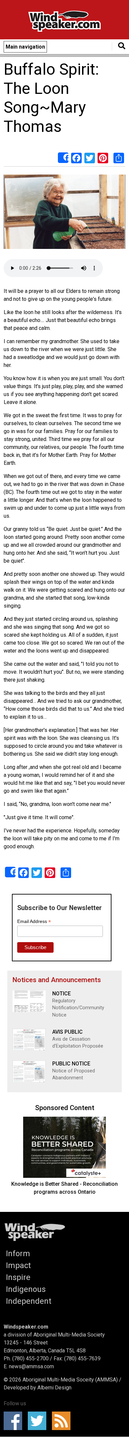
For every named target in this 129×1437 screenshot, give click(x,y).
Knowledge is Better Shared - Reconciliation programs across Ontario (64, 1188)
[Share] (63, 157)
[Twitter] (89, 158)
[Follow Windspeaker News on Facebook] (15, 1420)
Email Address (34, 921)
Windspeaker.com (26, 1327)
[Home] (64, 22)
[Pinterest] (102, 158)
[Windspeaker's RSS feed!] (63, 1420)
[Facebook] (76, 158)
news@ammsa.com (31, 1366)
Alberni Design (54, 1387)
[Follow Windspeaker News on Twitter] (39, 1420)
